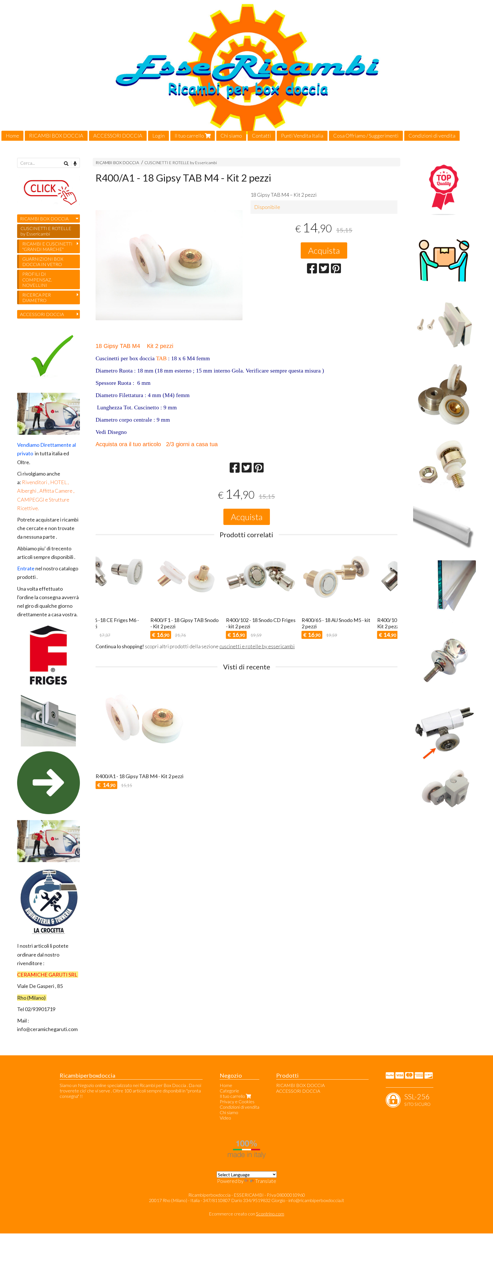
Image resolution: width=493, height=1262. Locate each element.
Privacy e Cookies (237, 1101)
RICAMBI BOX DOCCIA (56, 135)
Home (12, 135)
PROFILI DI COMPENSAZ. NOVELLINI (37, 279)
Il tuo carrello (190, 135)
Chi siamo (231, 135)
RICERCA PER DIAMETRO (36, 297)
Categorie (229, 1090)
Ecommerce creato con (246, 1213)
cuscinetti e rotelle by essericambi (257, 646)
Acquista (324, 250)
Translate (265, 1181)
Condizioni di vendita (432, 135)
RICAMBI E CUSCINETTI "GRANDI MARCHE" (47, 246)
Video (225, 1117)
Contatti (261, 135)
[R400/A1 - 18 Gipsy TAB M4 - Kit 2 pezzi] (169, 281)
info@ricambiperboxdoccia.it (316, 1200)
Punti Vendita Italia (302, 135)
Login (158, 135)
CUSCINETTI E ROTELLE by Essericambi (180, 162)
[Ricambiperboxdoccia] (246, 70)
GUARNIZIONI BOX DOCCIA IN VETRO (42, 261)
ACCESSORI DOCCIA (117, 135)
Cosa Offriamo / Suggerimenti (366, 135)
